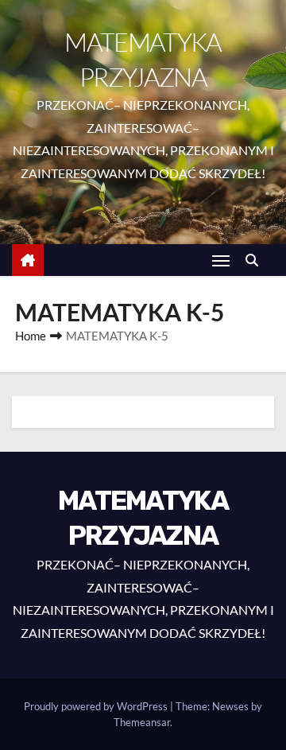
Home (30, 335)
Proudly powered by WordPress (97, 706)
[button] (256, 259)
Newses (230, 706)
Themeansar (142, 722)
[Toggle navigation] (221, 260)
